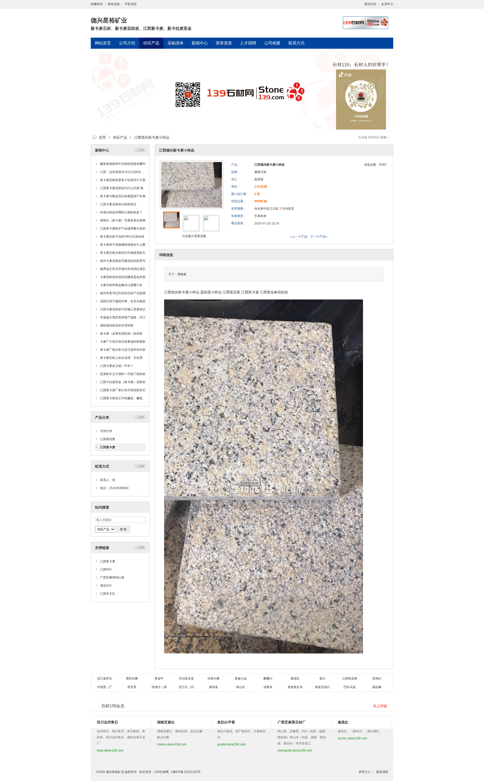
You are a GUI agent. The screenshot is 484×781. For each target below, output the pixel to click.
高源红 (295, 678)
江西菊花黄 (107, 439)
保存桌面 (114, 4)
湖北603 (105, 585)
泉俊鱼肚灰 (295, 687)
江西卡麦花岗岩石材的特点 (118, 204)
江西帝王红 (107, 593)
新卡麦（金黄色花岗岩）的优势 (121, 333)
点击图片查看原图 (193, 236)
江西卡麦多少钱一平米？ (116, 366)
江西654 (105, 569)
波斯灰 (268, 687)
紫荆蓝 (213, 687)
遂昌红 (343, 722)
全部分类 (106, 431)
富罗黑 (131, 687)
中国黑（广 (104, 687)
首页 (102, 137)
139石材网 (161, 772)
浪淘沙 (376, 678)
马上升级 (380, 706)
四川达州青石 (107, 722)
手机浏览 (131, 4)
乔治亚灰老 (186, 678)
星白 (322, 678)
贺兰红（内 (186, 687)
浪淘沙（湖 (159, 687)
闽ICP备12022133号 (186, 772)
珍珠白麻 (213, 678)
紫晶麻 (376, 687)
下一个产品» (318, 236)
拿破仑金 (241, 678)
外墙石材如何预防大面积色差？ (121, 212)
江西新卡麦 (107, 447)
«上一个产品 (298, 236)
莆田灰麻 (132, 678)
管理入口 (364, 772)
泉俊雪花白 (322, 687)
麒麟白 (268, 678)
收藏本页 (97, 4)
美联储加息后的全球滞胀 (116, 325)
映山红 (240, 687)
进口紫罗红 (104, 678)
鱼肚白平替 (226, 722)
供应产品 (120, 137)
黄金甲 (159, 678)
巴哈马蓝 (350, 687)
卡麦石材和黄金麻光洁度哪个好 (121, 285)
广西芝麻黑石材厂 (292, 722)
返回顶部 (382, 772)
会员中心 (387, 4)
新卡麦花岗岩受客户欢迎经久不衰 (122, 180)
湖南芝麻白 (166, 722)
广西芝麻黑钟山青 (112, 577)
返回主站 (370, 4)
